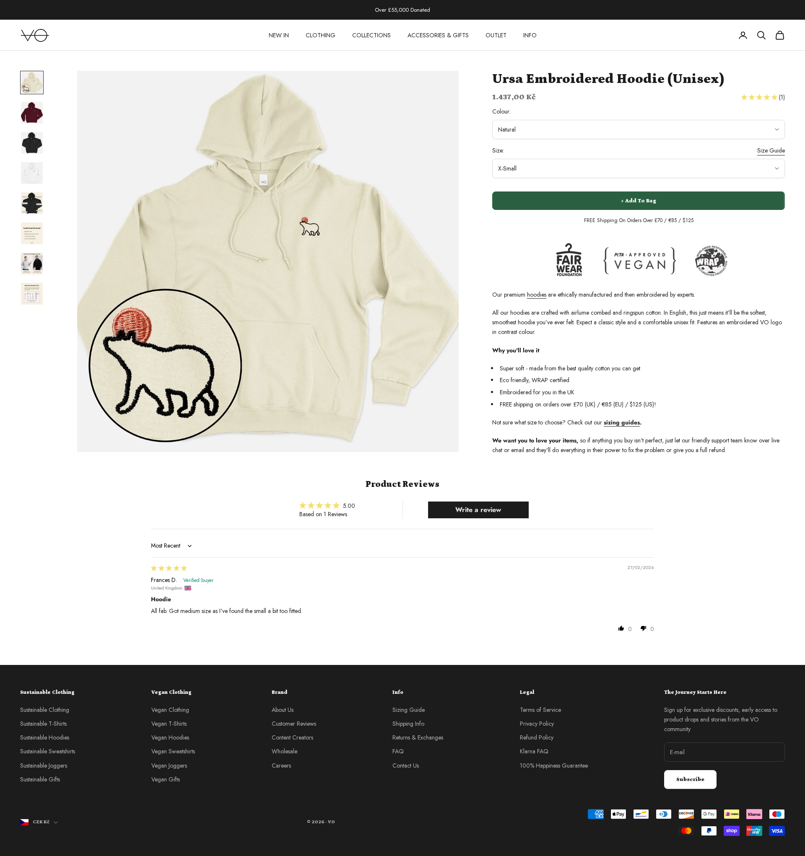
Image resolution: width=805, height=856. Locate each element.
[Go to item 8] (32, 293)
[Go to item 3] (32, 143)
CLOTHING (320, 35)
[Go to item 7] (32, 263)
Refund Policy (536, 737)
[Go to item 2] (32, 112)
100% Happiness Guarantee (554, 765)
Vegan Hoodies (170, 737)
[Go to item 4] (32, 173)
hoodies (536, 294)
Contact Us (405, 765)
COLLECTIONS (371, 35)
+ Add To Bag (638, 201)
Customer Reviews (294, 723)
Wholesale (284, 751)
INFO (530, 35)
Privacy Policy (537, 723)
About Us (282, 710)
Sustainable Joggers (43, 765)
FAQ (398, 751)
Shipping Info (408, 723)
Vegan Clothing (170, 710)
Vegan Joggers (169, 765)
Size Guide (771, 150)
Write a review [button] (478, 510)
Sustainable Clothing (44, 710)
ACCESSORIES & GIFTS (438, 35)
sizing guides (622, 422)
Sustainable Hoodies (44, 737)
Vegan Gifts (165, 779)
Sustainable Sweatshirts (47, 751)
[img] (169, 568)
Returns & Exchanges (417, 737)
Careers (281, 765)
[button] (760, 97)
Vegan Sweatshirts (173, 751)
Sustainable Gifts (40, 779)
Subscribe (690, 779)
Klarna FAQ (534, 751)
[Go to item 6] (32, 233)
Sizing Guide (408, 710)
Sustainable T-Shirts (43, 723)
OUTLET (496, 35)
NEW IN (279, 35)
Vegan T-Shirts (169, 723)
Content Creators (292, 737)
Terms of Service (540, 710)
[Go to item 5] (32, 203)
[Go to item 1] (32, 82)
